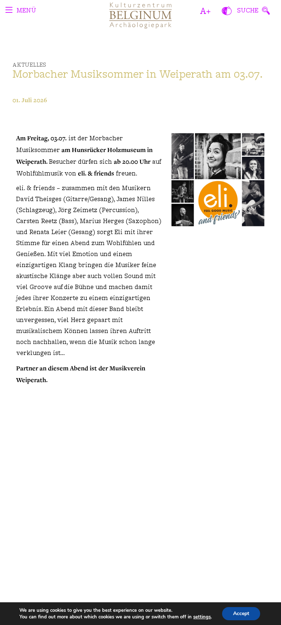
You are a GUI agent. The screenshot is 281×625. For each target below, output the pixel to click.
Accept (241, 613)
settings (202, 617)
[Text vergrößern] (205, 11)
